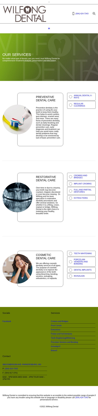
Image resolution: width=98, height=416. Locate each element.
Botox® (54, 350)
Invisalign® (55, 346)
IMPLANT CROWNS (83, 184)
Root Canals (56, 325)
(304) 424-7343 (81, 14)
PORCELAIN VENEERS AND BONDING (81, 262)
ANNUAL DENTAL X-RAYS (83, 97)
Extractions (55, 330)
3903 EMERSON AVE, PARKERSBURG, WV (22, 365)
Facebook (7, 321)
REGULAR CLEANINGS (79, 105)
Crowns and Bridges (59, 321)
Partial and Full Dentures (61, 334)
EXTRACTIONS (81, 198)
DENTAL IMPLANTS (83, 270)
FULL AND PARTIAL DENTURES (82, 191)
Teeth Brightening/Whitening (63, 338)
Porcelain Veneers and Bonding (64, 342)
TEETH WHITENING (83, 253)
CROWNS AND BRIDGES (80, 176)
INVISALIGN (79, 276)
